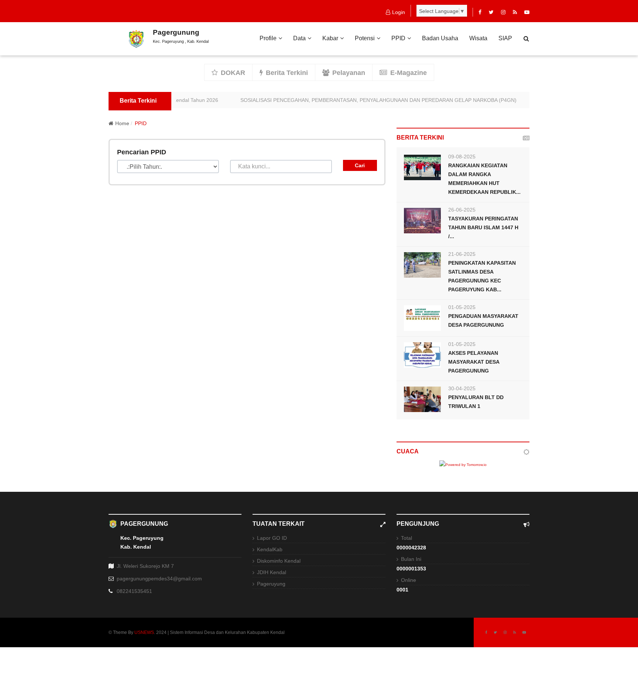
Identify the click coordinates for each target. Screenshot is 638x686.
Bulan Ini (411, 559)
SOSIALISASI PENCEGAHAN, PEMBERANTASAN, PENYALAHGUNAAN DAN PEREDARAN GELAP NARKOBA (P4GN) (370, 100)
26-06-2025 (462, 210)
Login (398, 12)
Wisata (478, 38)
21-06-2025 (462, 254)
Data (299, 38)
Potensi (365, 38)
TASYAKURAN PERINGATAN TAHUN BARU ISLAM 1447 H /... (483, 227)
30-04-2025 (462, 388)
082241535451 (134, 591)
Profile (268, 38)
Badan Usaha (440, 38)
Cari (360, 165)
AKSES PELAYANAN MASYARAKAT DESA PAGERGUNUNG (473, 362)
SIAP (505, 38)
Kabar (330, 38)
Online (408, 580)
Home (122, 123)
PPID (398, 38)
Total (406, 538)
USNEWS (144, 632)
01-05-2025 (462, 307)
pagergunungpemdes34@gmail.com (159, 579)
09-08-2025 (462, 157)
